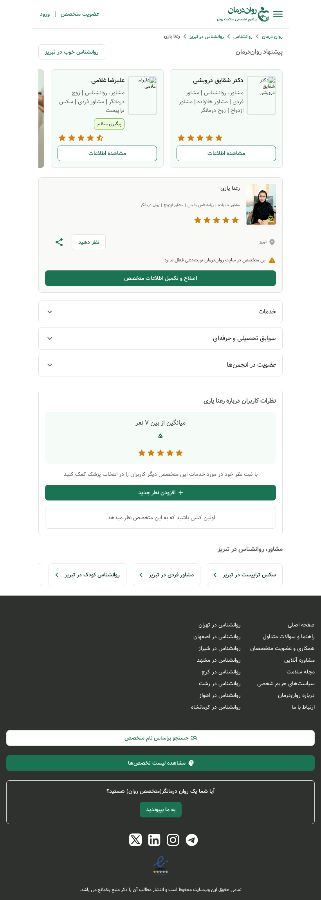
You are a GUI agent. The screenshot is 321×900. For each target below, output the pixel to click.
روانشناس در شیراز (219, 648)
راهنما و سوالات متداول (289, 636)
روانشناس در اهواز (220, 695)
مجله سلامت (301, 672)
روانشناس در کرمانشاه (216, 707)
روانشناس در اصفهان (217, 636)
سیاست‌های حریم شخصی (286, 683)
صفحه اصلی (301, 625)
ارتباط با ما (303, 707)
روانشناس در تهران (219, 625)
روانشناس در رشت (220, 683)
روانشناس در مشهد (219, 660)
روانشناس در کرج (221, 672)
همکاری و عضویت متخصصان (282, 648)
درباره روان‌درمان (296, 695)
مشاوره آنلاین (299, 660)
